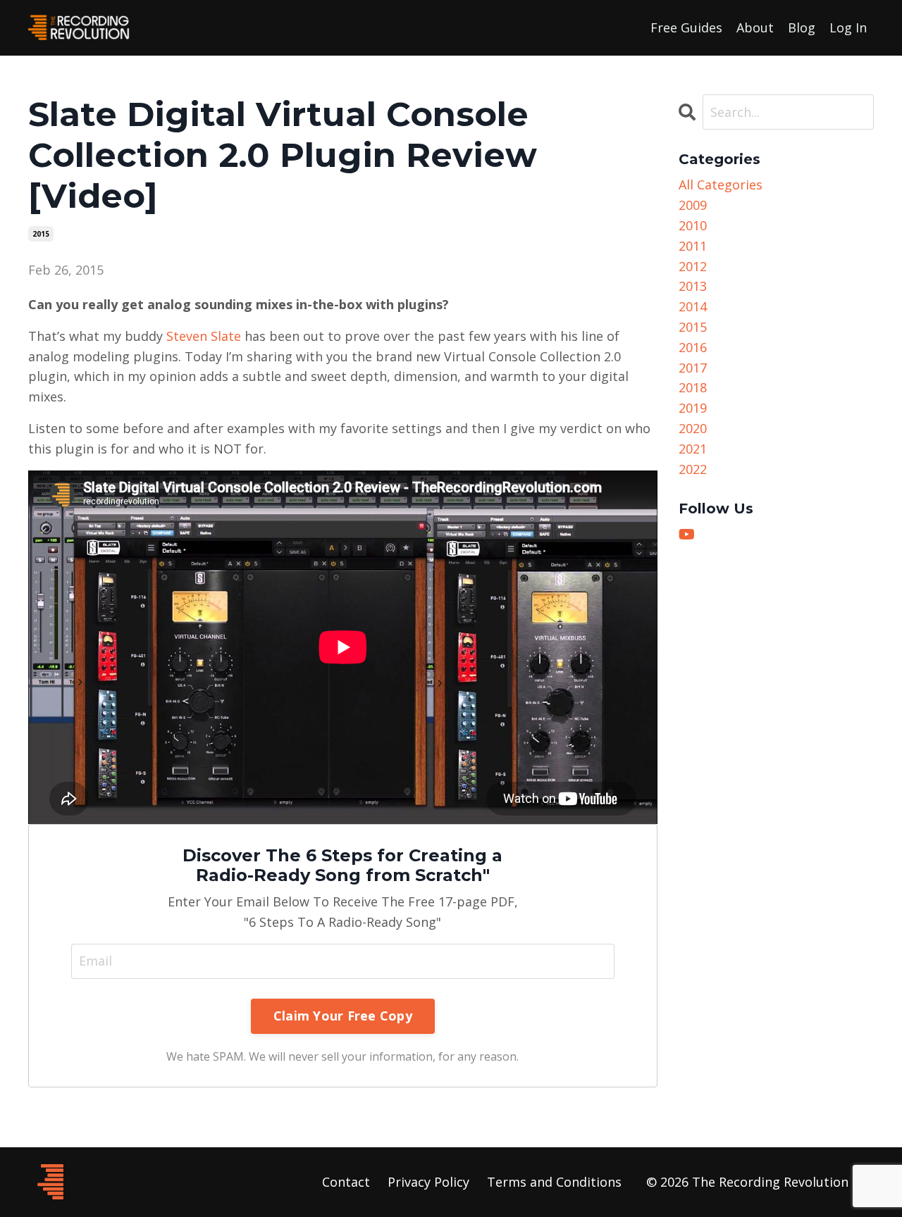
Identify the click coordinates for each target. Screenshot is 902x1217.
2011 (693, 245)
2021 (693, 448)
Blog (801, 27)
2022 (693, 469)
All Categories (720, 184)
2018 (693, 387)
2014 (693, 306)
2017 (693, 367)
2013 (693, 285)
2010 (693, 225)
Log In (848, 27)
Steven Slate (203, 335)
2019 (693, 407)
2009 (693, 204)
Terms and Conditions (554, 1181)
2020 (693, 428)
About (755, 27)
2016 (693, 347)
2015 (40, 234)
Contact (346, 1181)
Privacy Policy (428, 1181)
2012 (693, 266)
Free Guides (686, 27)
